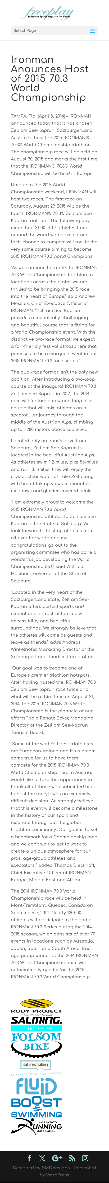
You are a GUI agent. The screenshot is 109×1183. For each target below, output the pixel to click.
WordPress (57, 1175)
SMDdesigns (56, 1168)
